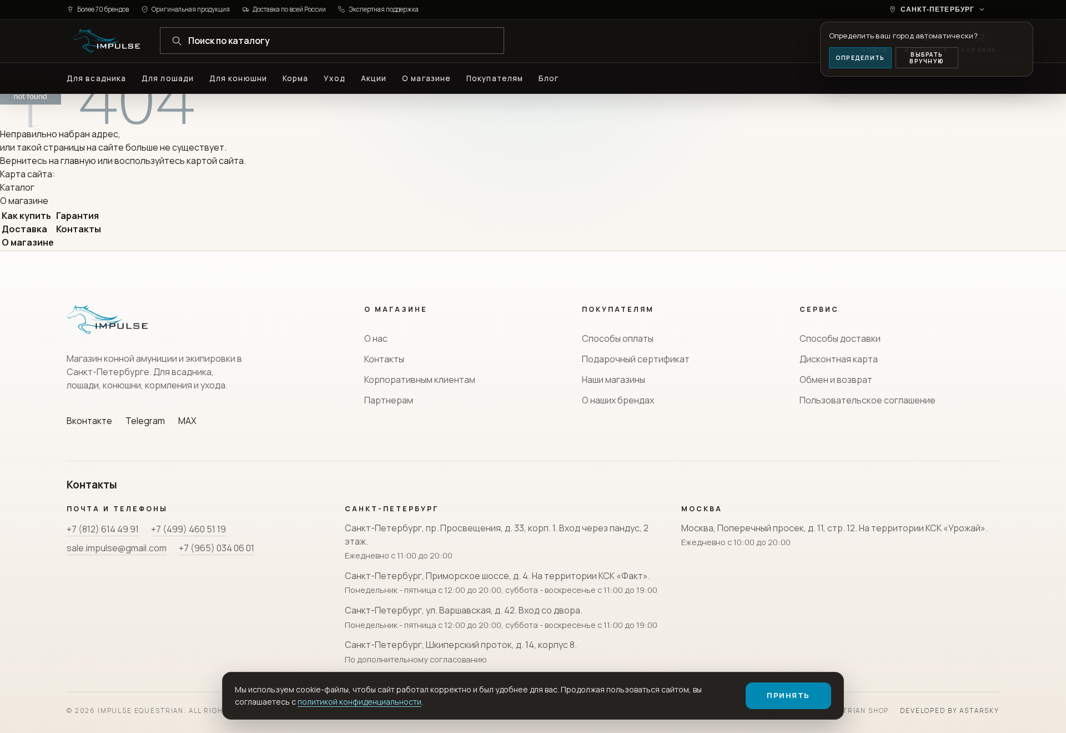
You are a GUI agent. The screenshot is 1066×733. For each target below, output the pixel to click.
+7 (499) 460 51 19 (188, 529)
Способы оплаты (617, 338)
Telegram (145, 421)
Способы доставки (840, 338)
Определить (860, 58)
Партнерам (388, 400)
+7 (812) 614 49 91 (103, 529)
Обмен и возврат (836, 379)
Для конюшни (238, 78)
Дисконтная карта (839, 359)
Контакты (78, 229)
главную (78, 160)
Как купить (26, 216)
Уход (334, 78)
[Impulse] (107, 40)
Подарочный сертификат (636, 359)
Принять (788, 695)
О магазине (426, 78)
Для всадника (96, 78)
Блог (549, 78)
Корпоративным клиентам (419, 379)
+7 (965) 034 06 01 (216, 548)
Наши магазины (613, 379)
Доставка (24, 229)
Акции (373, 78)
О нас (376, 338)
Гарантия (77, 216)
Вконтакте (89, 421)
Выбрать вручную (926, 58)
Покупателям (494, 78)
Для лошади (168, 78)
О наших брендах (618, 400)
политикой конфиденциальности (359, 701)
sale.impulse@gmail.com (117, 548)
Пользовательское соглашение (868, 400)
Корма (295, 78)
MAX (187, 421)
